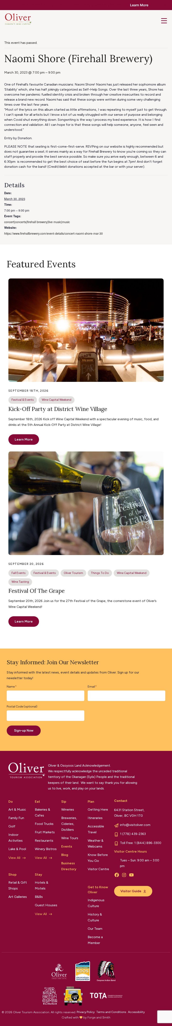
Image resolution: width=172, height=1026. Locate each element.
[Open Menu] (164, 20)
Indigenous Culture (96, 903)
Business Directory (68, 866)
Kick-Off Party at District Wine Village (57, 408)
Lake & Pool (17, 849)
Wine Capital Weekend (56, 400)
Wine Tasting (20, 582)
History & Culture (95, 917)
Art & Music (17, 809)
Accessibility (136, 1012)
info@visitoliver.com (135, 825)
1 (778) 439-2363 (133, 834)
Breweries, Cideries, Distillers (69, 824)
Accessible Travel (96, 829)
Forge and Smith (98, 1017)
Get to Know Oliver (98, 889)
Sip (63, 802)
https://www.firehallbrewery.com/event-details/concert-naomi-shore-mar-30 (53, 233)
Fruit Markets (45, 832)
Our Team (95, 929)
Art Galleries (17, 897)
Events (66, 846)
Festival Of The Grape (36, 590)
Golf (11, 826)
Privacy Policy (86, 1012)
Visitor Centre (98, 869)
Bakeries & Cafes (42, 812)
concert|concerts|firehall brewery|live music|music (37, 222)
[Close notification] (165, 5)
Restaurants (44, 841)
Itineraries (95, 818)
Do (10, 802)
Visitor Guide (130, 891)
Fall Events (19, 573)
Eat (37, 802)
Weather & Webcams (95, 843)
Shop (12, 874)
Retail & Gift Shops (17, 885)
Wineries (67, 809)
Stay (38, 874)
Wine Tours (69, 838)
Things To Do (100, 573)
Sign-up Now (23, 730)
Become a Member (95, 940)
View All (14, 858)
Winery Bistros (46, 849)
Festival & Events (23, 400)
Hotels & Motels (41, 885)
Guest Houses (46, 905)
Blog (64, 855)
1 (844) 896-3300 (147, 843)
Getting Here (98, 809)
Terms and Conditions (111, 1012)
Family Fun (16, 818)
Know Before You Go (98, 858)
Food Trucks (44, 824)
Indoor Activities (15, 838)
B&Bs (39, 897)
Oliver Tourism (73, 573)
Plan (91, 802)
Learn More (139, 5)
